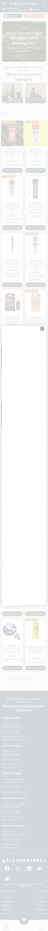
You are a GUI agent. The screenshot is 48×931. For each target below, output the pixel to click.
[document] (24, 465)
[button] (42, 328)
